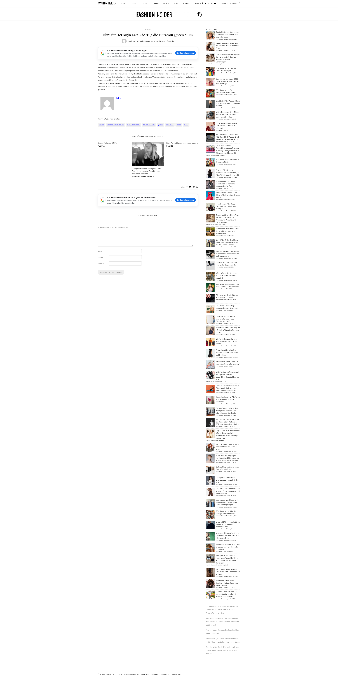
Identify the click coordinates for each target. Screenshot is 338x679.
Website (101, 263)
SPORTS (166, 3)
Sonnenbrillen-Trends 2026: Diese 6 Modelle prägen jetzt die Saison (228, 195)
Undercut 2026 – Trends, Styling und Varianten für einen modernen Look (228, 524)
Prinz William (149, 125)
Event (101, 125)
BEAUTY (134, 3)
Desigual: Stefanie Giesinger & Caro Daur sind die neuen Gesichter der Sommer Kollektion (146, 171)
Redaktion (145, 674)
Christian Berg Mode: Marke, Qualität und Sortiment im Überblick (227, 125)
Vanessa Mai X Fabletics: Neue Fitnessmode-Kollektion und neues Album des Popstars (227, 388)
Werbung (154, 674)
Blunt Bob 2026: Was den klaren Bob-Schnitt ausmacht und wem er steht (228, 103)
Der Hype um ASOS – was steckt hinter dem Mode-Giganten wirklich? (226, 318)
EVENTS (146, 3)
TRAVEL (156, 3)
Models (143, 176)
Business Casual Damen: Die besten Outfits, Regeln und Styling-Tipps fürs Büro (226, 594)
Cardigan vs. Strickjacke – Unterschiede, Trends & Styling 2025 (227, 479)
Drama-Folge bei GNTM (107, 143)
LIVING (175, 3)
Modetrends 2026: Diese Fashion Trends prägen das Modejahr (226, 206)
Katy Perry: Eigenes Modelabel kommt (182, 143)
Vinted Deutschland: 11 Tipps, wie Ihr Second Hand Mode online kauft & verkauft (227, 114)
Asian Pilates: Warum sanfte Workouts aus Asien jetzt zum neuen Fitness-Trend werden (222, 609)
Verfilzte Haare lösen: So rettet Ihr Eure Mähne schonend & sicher (227, 446)
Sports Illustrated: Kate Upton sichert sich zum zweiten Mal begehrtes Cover (227, 34)
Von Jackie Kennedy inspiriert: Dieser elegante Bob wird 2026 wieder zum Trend (228, 535)
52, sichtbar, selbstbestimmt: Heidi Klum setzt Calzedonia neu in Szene (228, 571)
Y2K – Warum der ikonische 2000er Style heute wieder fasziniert (226, 275)
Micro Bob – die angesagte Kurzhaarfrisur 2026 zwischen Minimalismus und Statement (227, 458)
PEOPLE (148, 29)
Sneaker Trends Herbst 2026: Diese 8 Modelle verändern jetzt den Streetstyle (228, 81)
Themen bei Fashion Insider (127, 674)
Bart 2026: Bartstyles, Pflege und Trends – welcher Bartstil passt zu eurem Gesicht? (227, 242)
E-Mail (100, 257)
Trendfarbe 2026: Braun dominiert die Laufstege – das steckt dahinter (227, 582)
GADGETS (185, 3)
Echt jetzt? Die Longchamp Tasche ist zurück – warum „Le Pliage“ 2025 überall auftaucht (227, 172)
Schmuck (169, 125)
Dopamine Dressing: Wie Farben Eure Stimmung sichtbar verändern (228, 399)
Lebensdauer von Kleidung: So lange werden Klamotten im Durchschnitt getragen (227, 502)
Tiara (186, 125)
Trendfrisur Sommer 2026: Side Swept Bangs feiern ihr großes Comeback (228, 546)
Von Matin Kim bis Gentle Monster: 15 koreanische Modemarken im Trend (225, 183)
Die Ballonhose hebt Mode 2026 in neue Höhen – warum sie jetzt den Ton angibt (228, 491)
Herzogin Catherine (115, 125)
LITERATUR (197, 3)
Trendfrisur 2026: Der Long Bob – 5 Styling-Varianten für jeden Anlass (228, 330)
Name (100, 251)
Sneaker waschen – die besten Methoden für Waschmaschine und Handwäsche (227, 253)
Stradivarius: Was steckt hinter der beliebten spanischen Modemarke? (227, 231)
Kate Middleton (133, 125)
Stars (179, 125)
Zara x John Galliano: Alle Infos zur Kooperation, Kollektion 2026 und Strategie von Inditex (228, 421)
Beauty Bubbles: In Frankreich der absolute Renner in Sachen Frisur (227, 45)
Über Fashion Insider (106, 674)
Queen (160, 125)
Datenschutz (176, 674)
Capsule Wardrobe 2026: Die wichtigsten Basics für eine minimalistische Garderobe (227, 410)
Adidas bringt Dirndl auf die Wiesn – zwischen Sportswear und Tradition (227, 352)
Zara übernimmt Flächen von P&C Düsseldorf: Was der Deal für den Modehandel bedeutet (227, 136)
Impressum (164, 674)
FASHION (122, 3)
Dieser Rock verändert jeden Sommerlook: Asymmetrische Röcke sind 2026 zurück (222, 621)
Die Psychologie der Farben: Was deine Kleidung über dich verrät (227, 341)
